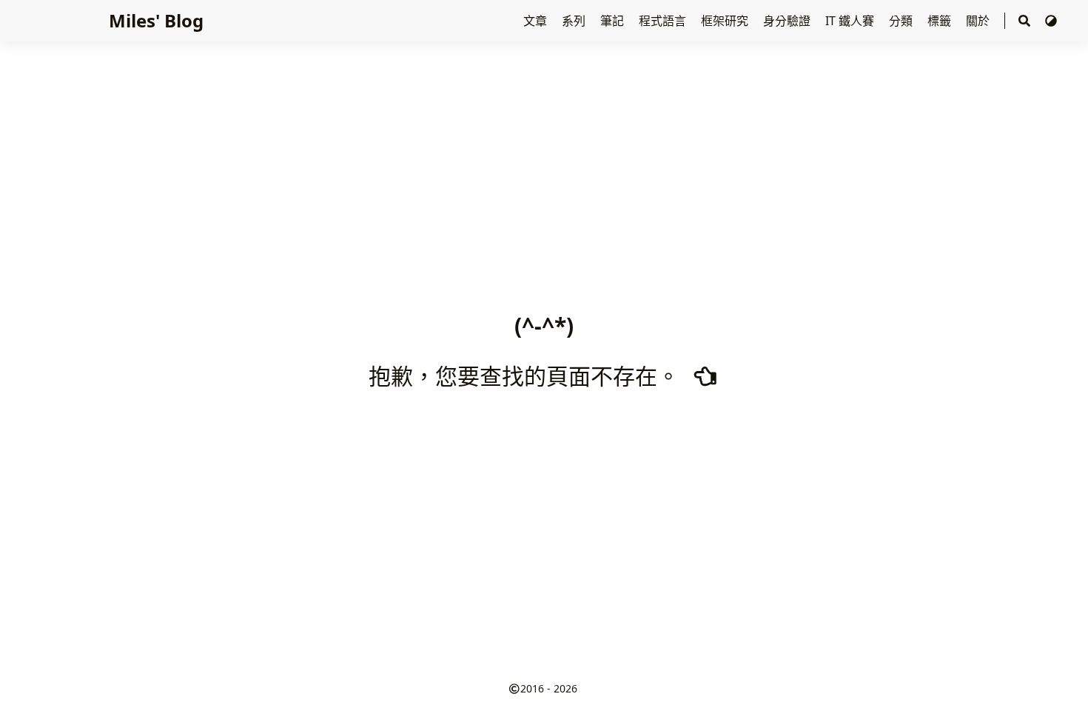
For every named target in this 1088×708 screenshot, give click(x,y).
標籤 (940, 21)
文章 (536, 21)
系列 (575, 21)
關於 (979, 21)
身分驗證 (788, 21)
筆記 (613, 21)
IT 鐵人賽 (851, 21)
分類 (902, 21)
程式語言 (664, 21)
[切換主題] (1051, 20)
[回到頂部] (1061, 681)
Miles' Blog (156, 20)
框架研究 (726, 21)
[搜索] (1024, 21)
